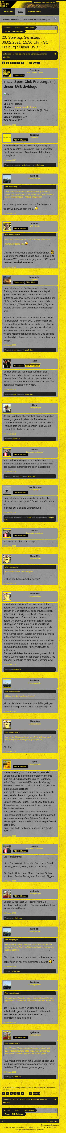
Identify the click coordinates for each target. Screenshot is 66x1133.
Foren (20, 12)
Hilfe (56, 1121)
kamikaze (17, 165)
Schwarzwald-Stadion (25, 107)
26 (30, 63)
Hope (34, 405)
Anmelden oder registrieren (44, 2)
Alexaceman (30, 165)
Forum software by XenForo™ (15, 1127)
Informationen (34, 12)
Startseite (8, 12)
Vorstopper (8, 165)
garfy (34, 761)
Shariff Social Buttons (36, 1127)
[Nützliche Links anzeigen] (56, 27)
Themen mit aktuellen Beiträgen (36, 20)
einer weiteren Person (40, 517)
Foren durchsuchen (11, 20)
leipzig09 (34, 135)
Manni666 (20, 350)
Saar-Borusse (34, 487)
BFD (3, 1121)
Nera (35, 361)
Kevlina (34, 223)
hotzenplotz (35, 277)
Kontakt (50, 1121)
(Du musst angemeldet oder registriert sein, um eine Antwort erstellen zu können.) (30, 1088)
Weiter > (36, 63)
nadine (34, 449)
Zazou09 (7, 971)
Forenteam (34, 70)
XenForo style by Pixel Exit (33, 1129)
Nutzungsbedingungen (50, 1125)
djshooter (35, 891)
